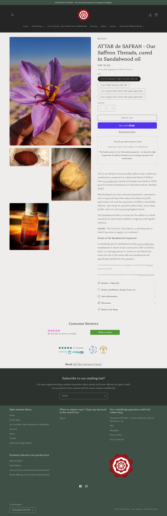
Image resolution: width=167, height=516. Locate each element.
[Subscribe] (105, 396)
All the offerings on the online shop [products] (30, 475)
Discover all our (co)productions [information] (29, 470)
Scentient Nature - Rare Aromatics (130, 509)
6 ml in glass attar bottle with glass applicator (121, 97)
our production (110, 181)
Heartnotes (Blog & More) (21, 443)
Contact (13, 438)
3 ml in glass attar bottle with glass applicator (121, 91)
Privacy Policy (116, 435)
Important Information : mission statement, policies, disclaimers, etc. (132, 419)
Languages (114, 430)
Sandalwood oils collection (146, 274)
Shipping (111, 69)
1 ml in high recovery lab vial (113, 85)
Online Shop (15, 420)
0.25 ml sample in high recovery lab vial (119, 79)
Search (63, 418)
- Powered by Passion (150, 509)
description (149, 265)
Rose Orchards (16, 461)
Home (12, 415)
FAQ (111, 426)
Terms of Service (117, 440)
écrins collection (145, 244)
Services (13, 429)
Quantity (101, 103)
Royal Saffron (15, 465)
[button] (12, 15)
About (12, 434)
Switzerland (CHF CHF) (21, 510)
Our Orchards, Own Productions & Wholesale (29, 424)
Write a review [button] (105, 332)
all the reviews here (87, 364)
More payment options (127, 132)
